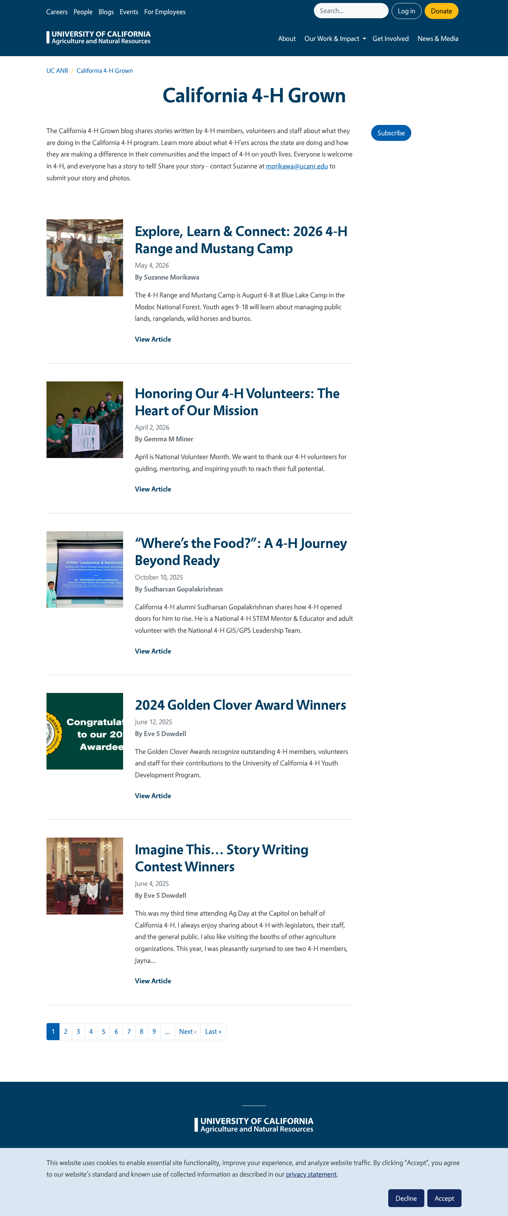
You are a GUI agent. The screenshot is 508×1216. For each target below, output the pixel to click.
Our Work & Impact (332, 38)
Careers (57, 11)
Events (129, 11)
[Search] (384, 10)
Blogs (106, 11)
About (287, 38)
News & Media (438, 38)
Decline (406, 1198)
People (83, 11)
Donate (441, 10)
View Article (153, 339)
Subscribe (391, 132)
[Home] (98, 38)
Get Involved (391, 38)
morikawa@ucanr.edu (297, 165)
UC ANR (57, 70)
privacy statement (311, 1174)
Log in (406, 10)
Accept (444, 1198)
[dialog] (254, 1181)
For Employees (165, 11)
